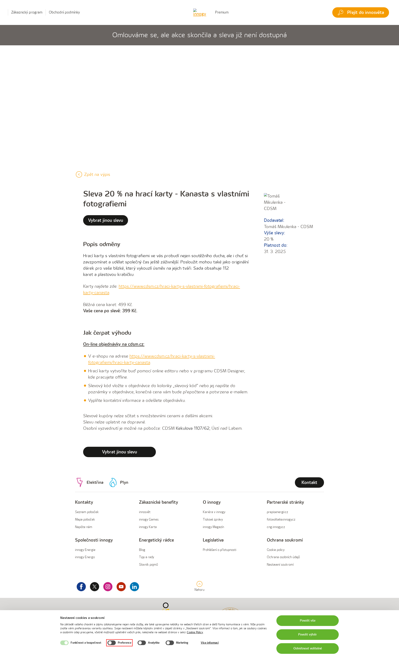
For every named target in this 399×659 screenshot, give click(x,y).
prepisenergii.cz (277, 512)
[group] (103, 514)
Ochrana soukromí (285, 540)
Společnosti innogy (94, 540)
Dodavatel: (274, 220)
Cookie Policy (195, 632)
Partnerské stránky (285, 502)
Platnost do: (275, 245)
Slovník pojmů (148, 565)
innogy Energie (85, 550)
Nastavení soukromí (280, 565)
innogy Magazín (213, 527)
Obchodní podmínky (64, 12)
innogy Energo (85, 557)
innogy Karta (148, 527)
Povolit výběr (307, 635)
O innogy (212, 502)
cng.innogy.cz (276, 527)
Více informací (210, 642)
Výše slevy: (274, 233)
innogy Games (149, 520)
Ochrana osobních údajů (283, 557)
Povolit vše (307, 621)
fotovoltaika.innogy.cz (281, 520)
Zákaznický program (26, 12)
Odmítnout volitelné (307, 648)
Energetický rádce (156, 540)
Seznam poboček (87, 512)
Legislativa (213, 540)
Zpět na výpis (97, 174)
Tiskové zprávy (213, 520)
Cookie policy (275, 550)
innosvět (144, 512)
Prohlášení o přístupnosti (219, 550)
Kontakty (84, 502)
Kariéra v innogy (214, 512)
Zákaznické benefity (158, 502)
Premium (222, 12)
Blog (142, 550)
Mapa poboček (85, 520)
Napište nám (83, 527)
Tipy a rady (146, 557)
